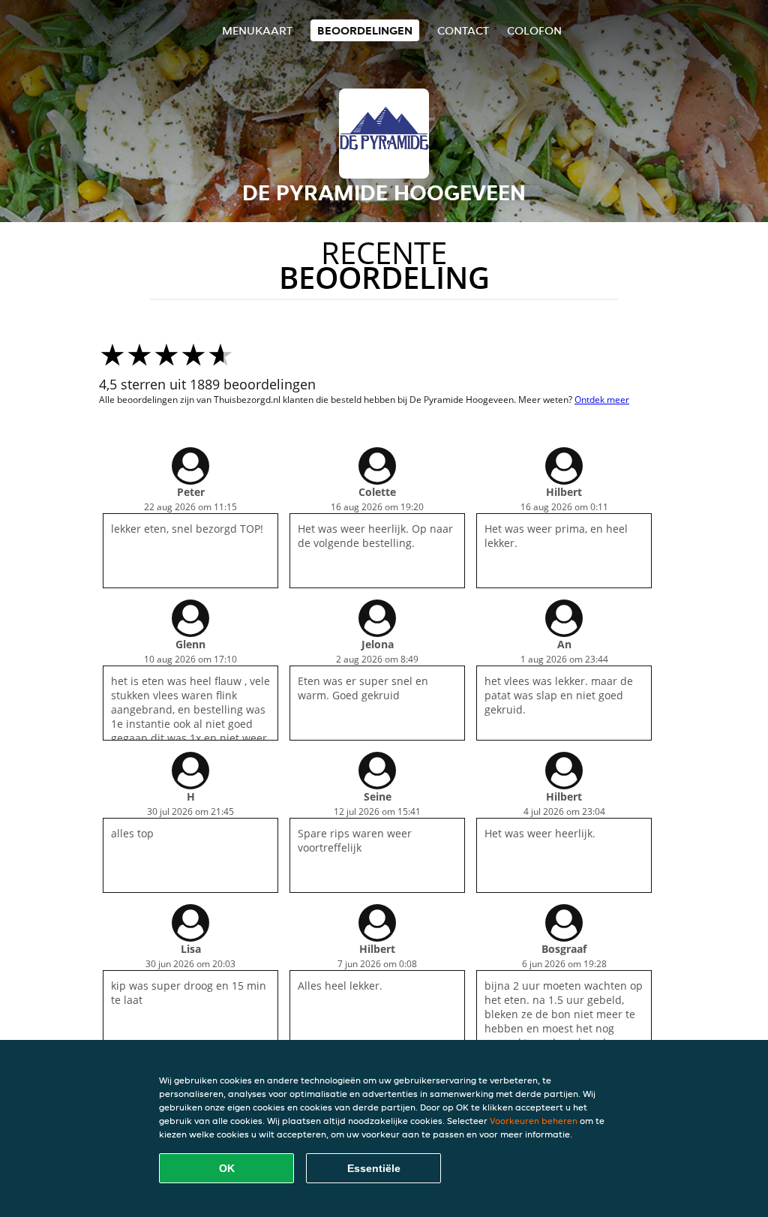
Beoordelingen (364, 30)
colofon (534, 30)
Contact (463, 30)
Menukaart (257, 30)
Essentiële (373, 1168)
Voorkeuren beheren (534, 1120)
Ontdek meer (601, 399)
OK (227, 1168)
